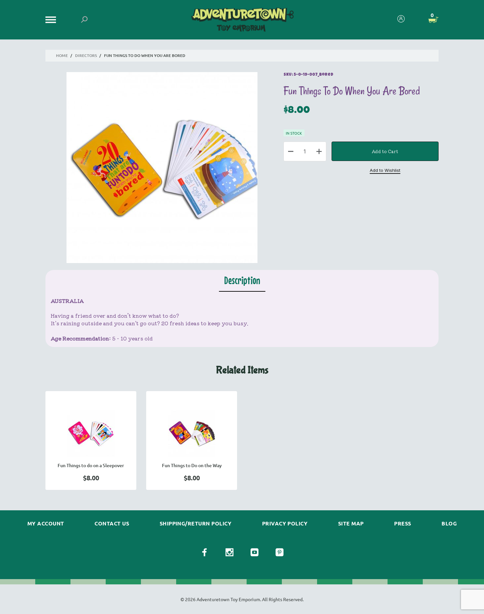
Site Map (351, 523)
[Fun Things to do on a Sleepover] (91, 433)
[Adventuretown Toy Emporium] (241, 20)
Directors (86, 55)
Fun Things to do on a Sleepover (91, 465)
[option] (90, 440)
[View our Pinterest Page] (279, 552)
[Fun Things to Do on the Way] (192, 433)
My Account (45, 523)
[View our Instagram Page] (229, 552)
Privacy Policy (285, 523)
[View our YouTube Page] (254, 552)
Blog (449, 523)
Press (402, 523)
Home (62, 55)
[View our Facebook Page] (204, 552)
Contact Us (111, 523)
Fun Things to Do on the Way (192, 465)
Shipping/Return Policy (196, 523)
